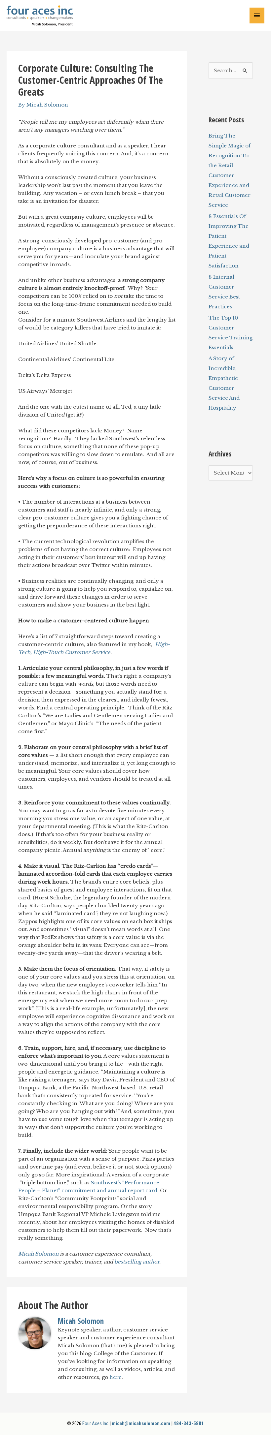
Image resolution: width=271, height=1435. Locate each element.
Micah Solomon (38, 1254)
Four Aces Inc (95, 1423)
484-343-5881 (189, 1423)
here (115, 1377)
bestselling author (136, 1262)
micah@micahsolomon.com (141, 1423)
